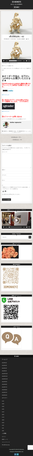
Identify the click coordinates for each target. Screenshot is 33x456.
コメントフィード (6, 442)
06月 (3, 414)
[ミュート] (26, 61)
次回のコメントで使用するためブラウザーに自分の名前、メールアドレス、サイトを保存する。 (16, 188)
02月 (3, 403)
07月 (3, 417)
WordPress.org (6, 444)
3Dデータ (25, 131)
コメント (4, 151)
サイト (3, 180)
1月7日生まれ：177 (16, 36)
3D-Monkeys (16, 1)
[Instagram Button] (15, 454)
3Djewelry (21, 131)
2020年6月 (4, 389)
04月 (3, 409)
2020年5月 (4, 392)
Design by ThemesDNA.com (16, 451)
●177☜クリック (5, 94)
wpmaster (18, 122)
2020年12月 (5, 373)
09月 (3, 422)
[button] (16, 51)
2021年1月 (4, 370)
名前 (3, 169)
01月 (28, 39)
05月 (3, 411)
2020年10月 (5, 379)
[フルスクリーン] (29, 61)
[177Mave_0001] (16, 22)
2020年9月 (4, 381)
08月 (3, 420)
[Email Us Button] (18, 454)
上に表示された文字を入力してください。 (11, 194)
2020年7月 (4, 387)
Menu (17, 7)
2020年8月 (4, 384)
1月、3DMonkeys (9, 131)
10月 (3, 425)
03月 (3, 406)
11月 (3, 428)
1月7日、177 (15, 131)
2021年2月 (4, 368)
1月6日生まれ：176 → (16, 137)
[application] (16, 51)
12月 (3, 430)
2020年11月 (4, 376)
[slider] (15, 60)
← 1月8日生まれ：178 (16, 139)
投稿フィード (5, 439)
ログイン (4, 436)
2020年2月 (4, 395)
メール (4, 175)
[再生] (4, 61)
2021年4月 (4, 362)
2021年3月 (4, 365)
